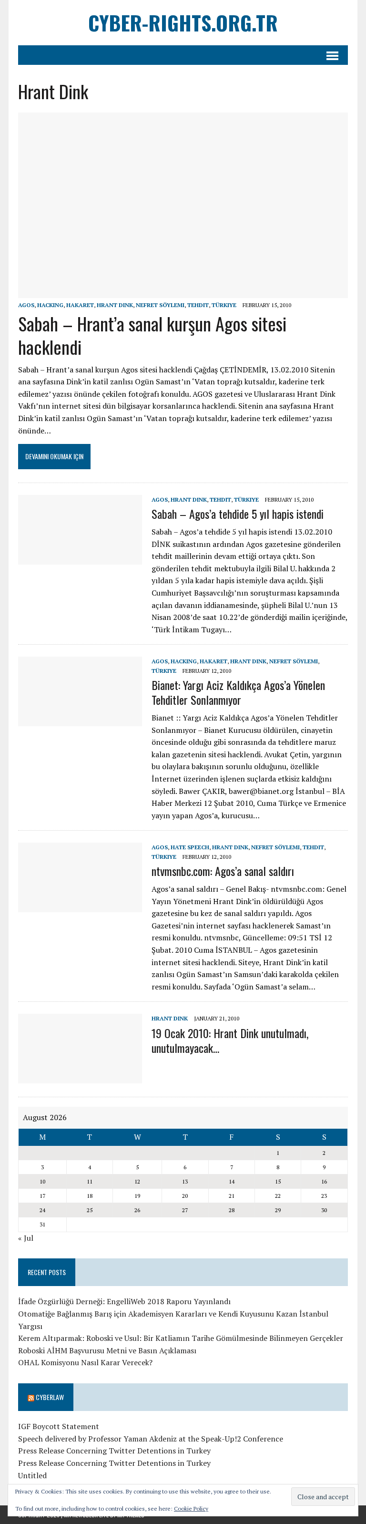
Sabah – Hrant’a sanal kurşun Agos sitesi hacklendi (152, 335)
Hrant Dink (115, 305)
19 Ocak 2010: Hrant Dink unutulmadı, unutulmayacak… (230, 1040)
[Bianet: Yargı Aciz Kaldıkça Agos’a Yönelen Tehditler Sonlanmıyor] (80, 720)
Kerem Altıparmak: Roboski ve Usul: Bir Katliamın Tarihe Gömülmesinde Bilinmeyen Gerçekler (180, 1338)
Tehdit (198, 305)
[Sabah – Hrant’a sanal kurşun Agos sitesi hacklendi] (182, 291)
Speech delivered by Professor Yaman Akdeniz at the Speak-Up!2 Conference (150, 1438)
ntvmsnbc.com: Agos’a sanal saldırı (223, 870)
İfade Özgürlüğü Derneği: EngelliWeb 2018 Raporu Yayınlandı (124, 1301)
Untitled (32, 1475)
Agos (26, 305)
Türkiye (224, 305)
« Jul (25, 1238)
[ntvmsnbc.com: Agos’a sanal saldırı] (80, 906)
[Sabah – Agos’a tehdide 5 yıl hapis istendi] (80, 558)
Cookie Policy (191, 1508)
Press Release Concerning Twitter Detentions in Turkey (114, 1450)
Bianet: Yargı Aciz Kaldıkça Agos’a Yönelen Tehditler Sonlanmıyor (238, 692)
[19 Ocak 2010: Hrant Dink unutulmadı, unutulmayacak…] (80, 1077)
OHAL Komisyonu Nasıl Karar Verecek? (85, 1362)
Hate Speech (190, 847)
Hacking (50, 305)
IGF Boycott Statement (58, 1426)
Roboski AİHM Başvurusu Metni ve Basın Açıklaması (107, 1350)
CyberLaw (50, 1397)
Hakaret (80, 305)
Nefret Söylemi (160, 305)
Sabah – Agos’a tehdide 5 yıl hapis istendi (238, 513)
